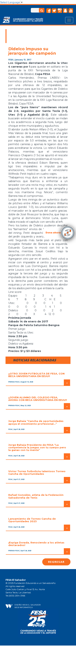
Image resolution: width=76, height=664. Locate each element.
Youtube (70, 10)
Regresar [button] (56, 562)
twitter (54, 10)
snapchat (65, 10)
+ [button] (67, 382)
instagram (59, 10)
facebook (48, 10)
